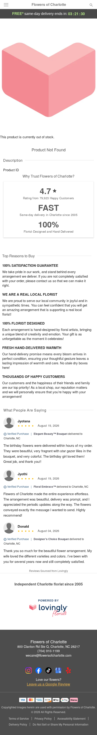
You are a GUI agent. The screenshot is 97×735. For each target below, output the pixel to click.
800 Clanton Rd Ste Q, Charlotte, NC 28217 (48, 646)
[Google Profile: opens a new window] (58, 670)
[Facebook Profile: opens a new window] (38, 670)
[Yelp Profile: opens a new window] (68, 670)
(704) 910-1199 (48, 650)
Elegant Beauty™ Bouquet (50, 434)
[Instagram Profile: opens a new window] (28, 670)
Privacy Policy (43, 718)
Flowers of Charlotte (49, 4)
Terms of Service (19, 718)
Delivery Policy (18, 724)
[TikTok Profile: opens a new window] (48, 670)
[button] (87, 724)
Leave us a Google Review (48, 684)
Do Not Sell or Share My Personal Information (60, 724)
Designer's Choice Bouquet (51, 539)
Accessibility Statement (71, 718)
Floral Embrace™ (45, 487)
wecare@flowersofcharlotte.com (49, 655)
